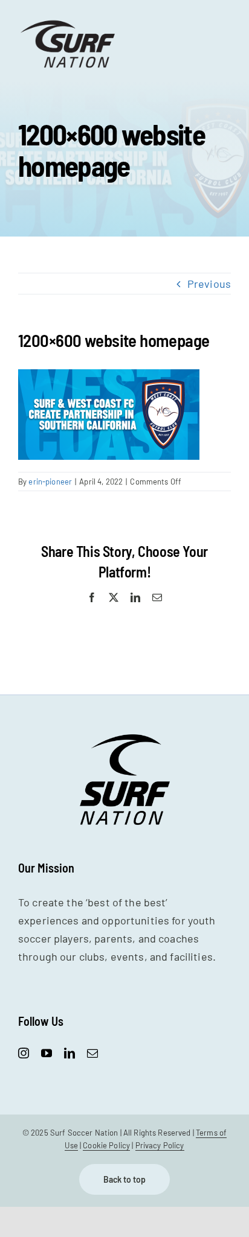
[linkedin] (69, 1053)
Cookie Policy (106, 1145)
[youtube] (46, 1053)
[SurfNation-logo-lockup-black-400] (69, 23)
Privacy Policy (159, 1145)
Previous (209, 283)
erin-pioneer (50, 481)
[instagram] (23, 1053)
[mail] (92, 1053)
